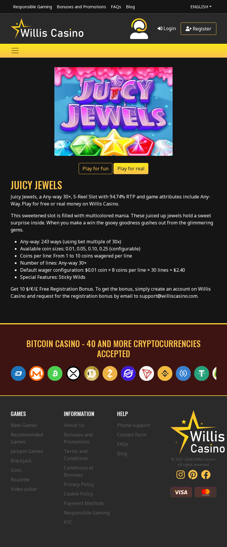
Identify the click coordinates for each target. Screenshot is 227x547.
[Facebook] (205, 476)
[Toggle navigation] (15, 50)
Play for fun (95, 168)
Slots (16, 470)
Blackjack (21, 460)
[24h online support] (139, 28)
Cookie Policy (78, 494)
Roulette (20, 479)
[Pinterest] (192, 476)
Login (169, 28)
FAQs (116, 6)
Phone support (133, 425)
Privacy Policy (79, 484)
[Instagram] (180, 476)
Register (201, 28)
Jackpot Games (27, 451)
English (199, 6)
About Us (74, 425)
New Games (24, 425)
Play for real (131, 168)
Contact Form (131, 434)
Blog (130, 6)
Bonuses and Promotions (81, 6)
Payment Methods (84, 503)
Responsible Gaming (32, 6)
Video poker (24, 489)
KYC (68, 522)
